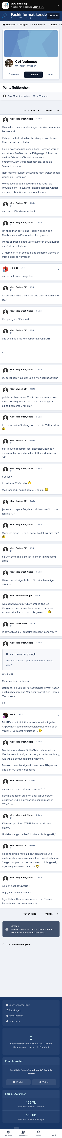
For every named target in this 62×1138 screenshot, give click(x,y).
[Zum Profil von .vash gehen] (5, 715)
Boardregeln (15, 1010)
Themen (43, 96)
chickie (14, 267)
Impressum (14, 1021)
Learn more (5, 5)
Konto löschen (16, 1015)
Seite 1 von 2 (29, 110)
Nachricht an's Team (19, 1005)
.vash (13, 714)
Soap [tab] (50, 74)
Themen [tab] (33, 74)
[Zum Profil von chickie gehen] (5, 269)
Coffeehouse (26, 61)
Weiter (49, 110)
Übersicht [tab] (14, 74)
